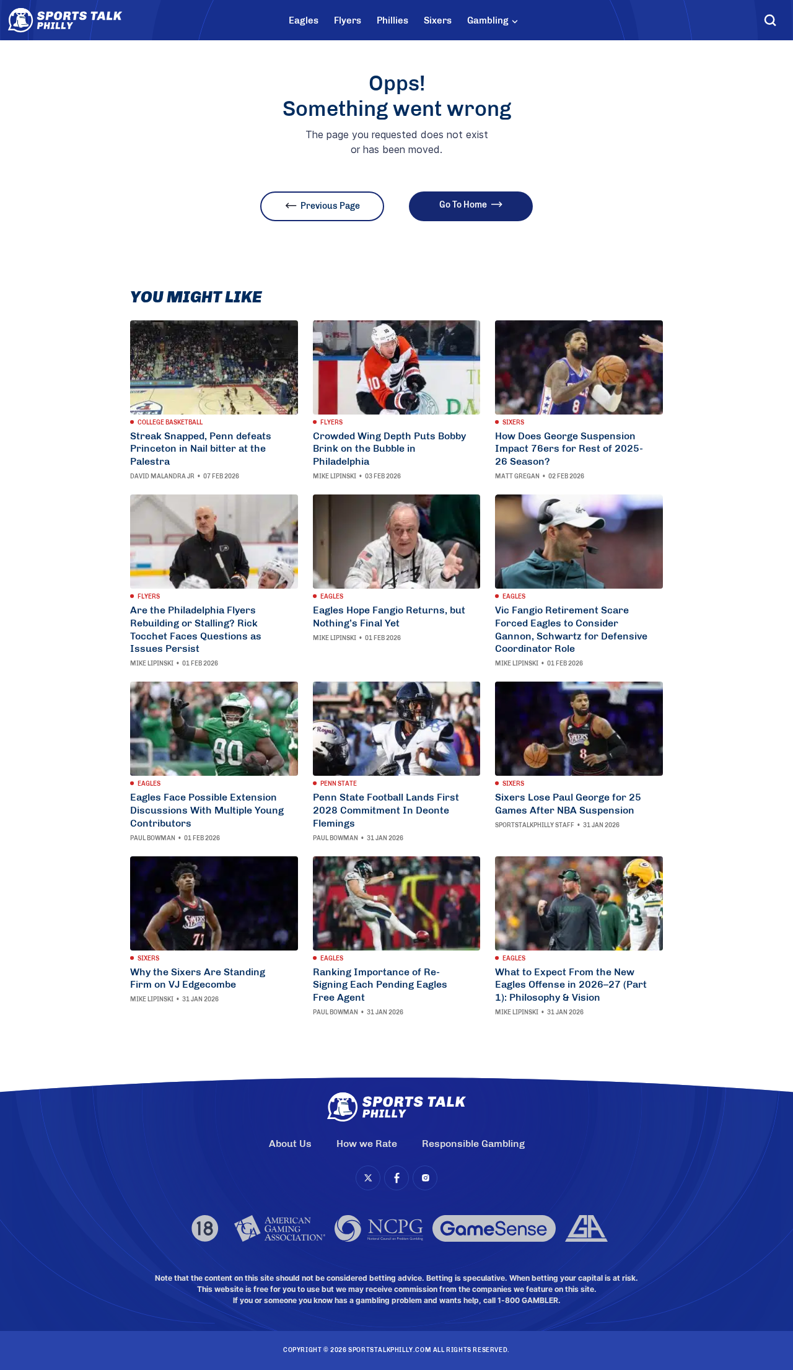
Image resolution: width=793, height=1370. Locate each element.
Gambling (488, 20)
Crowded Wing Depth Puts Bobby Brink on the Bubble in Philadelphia (389, 449)
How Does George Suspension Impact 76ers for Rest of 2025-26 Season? (569, 449)
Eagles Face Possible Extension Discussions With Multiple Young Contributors (207, 810)
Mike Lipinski (334, 476)
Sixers (438, 20)
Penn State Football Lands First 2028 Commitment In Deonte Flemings (386, 810)
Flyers (347, 20)
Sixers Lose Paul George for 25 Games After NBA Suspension (568, 803)
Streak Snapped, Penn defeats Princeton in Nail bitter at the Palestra (200, 449)
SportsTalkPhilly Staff (534, 825)
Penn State (338, 784)
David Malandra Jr (162, 476)
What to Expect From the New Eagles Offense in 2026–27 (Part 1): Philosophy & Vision (571, 985)
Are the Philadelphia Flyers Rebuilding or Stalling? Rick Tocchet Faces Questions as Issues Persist (195, 629)
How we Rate (366, 1143)
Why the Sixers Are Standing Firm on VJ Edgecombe (197, 978)
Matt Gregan (517, 476)
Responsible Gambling (473, 1143)
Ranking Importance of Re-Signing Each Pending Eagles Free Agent (380, 985)
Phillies (392, 20)
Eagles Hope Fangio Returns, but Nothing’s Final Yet (389, 616)
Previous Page (330, 206)
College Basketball (170, 422)
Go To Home (463, 205)
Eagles (303, 20)
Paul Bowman (152, 838)
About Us (290, 1143)
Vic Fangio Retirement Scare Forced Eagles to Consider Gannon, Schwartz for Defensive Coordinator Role (571, 629)
